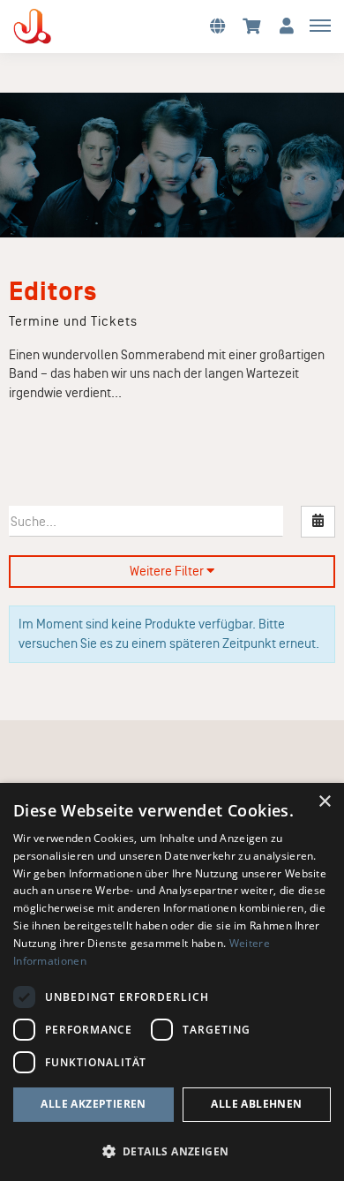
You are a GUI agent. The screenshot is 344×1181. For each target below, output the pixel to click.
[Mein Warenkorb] (252, 25)
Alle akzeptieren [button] (93, 1103)
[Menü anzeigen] (320, 25)
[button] (217, 25)
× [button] (324, 802)
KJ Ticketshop (62, 26)
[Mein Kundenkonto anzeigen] (286, 25)
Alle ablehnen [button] (256, 1103)
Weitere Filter (168, 571)
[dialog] (172, 982)
